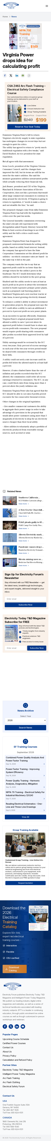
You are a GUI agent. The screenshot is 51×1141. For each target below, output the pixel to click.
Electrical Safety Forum (14, 1086)
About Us (7, 1051)
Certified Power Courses (14, 1043)
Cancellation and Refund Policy (17, 1060)
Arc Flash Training (11, 1078)
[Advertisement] (25, 461)
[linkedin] (17, 75)
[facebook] (5, 75)
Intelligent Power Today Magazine (19, 1074)
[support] (23, 75)
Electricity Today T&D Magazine (18, 1069)
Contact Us (8, 1047)
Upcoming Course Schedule (16, 1039)
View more (23, 504)
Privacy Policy (9, 1055)
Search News (25, 727)
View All (25, 817)
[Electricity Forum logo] (11, 5)
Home (5, 16)
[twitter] (11, 75)
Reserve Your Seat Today (27, 126)
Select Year (25, 716)
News (14, 16)
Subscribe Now (25, 605)
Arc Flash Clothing (11, 1082)
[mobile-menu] (46, 6)
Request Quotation (25, 883)
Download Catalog (14, 969)
